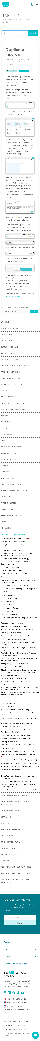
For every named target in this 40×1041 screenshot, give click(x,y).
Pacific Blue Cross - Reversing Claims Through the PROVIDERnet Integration (19, 659)
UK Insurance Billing (10, 811)
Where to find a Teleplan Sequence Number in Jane (19, 763)
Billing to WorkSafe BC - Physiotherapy (15, 559)
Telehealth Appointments (13, 409)
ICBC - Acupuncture (8, 592)
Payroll (4, 522)
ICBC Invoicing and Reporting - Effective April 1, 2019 (20, 589)
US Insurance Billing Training (14, 796)
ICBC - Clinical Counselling (10, 598)
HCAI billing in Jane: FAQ (10, 727)
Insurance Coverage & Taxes (11, 614)
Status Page (23, 1029)
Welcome (5, 322)
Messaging (6, 528)
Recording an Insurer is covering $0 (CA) (15, 739)
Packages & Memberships (12, 829)
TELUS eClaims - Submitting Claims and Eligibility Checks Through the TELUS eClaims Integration (18, 671)
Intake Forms (7, 497)
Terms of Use (23, 1021)
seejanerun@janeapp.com (17, 1010)
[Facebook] (13, 992)
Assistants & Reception (12, 384)
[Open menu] (36, 4)
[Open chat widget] (35, 1035)
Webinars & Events (9, 459)
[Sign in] (32, 4)
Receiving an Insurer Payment (12, 623)
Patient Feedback (9, 848)
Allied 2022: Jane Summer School (16, 867)
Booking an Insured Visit (9, 742)
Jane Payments (8, 434)
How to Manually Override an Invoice (14, 585)
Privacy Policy (8, 1025)
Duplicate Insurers (7, 706)
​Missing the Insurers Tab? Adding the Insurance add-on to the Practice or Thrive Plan (20, 694)
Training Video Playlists (12, 842)
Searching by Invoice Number (11, 633)
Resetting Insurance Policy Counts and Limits (17, 629)
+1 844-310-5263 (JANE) (16, 999)
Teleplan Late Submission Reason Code (15, 636)
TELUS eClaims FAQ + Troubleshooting (15, 710)
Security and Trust (10, 1021)
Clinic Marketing (9, 453)
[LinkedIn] (9, 992)
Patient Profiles (8, 503)
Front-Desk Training (10, 372)
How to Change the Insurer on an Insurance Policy (19, 790)
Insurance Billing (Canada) (13, 534)
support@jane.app (13, 296)
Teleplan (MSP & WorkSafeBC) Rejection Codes (18, 751)
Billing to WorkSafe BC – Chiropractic (14, 667)
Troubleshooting (9, 854)
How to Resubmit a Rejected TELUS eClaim (16, 781)
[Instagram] (5, 992)
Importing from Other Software (16, 366)
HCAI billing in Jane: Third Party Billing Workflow (18, 745)
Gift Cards (6, 817)
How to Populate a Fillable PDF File (14, 679)
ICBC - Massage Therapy (10, 608)
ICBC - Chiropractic (8, 595)
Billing (4, 428)
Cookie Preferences (10, 1029)
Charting (5, 422)
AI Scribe (5, 416)
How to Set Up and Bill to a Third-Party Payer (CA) (19, 760)
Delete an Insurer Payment (10, 770)
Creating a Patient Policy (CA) (11, 570)
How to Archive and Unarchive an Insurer (16, 735)
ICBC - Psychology (7, 605)
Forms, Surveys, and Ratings (14, 490)
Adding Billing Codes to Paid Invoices (14, 664)
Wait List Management (11, 478)
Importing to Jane (9, 360)
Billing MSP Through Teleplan (11, 550)
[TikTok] (18, 992)
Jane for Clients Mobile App (14, 403)
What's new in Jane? (10, 328)
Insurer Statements (8, 703)
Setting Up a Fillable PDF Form (12, 675)
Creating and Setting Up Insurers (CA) (14, 542)
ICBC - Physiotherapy (8, 611)
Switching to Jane (9, 347)
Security (5, 472)
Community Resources (11, 447)
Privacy (4, 466)
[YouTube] (22, 992)
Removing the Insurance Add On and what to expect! (20, 766)
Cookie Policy (20, 1025)
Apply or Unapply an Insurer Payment (14, 639)
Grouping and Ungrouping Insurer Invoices (16, 577)
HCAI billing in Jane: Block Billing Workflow (16, 724)
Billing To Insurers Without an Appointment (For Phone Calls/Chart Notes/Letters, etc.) (18, 554)
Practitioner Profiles (11, 515)
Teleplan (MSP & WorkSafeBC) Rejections (15, 626)
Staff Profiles (7, 509)
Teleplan (5, 823)
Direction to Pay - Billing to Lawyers (14, 574)
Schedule (5, 391)
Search (33, 33)
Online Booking (8, 397)
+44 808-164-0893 (14, 1006)
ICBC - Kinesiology (7, 602)
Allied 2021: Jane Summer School (16, 873)
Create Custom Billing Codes (11, 567)
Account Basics (8, 353)
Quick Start (6, 341)
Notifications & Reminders (13, 484)
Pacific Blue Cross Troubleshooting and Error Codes (20, 773)
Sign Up (34, 311)
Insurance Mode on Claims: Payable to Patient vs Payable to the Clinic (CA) (18, 731)
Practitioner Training (11, 378)
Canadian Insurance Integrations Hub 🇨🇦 (15, 538)
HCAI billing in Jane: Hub (10, 748)
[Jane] (5, 4)
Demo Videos (7, 335)
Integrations (7, 836)
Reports (5, 441)
